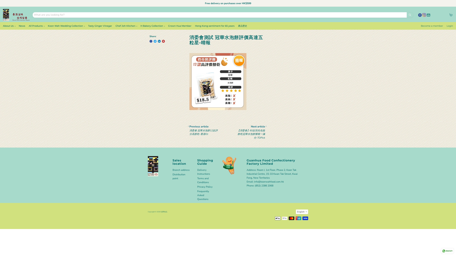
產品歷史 (242, 25)
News (22, 25)
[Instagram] (423, 14)
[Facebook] (419, 14)
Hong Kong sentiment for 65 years (215, 25)
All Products (36, 25)
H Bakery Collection (152, 25)
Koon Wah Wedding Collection (66, 25)
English (301, 211)
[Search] (410, 15)
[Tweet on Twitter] (155, 41)
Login (450, 25)
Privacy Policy (205, 186)
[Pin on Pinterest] (163, 41)
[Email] (428, 14)
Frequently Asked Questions (203, 195)
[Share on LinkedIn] (159, 41)
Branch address (181, 170)
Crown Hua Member (179, 25)
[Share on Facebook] (151, 41)
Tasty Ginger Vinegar (100, 25)
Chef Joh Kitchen (126, 25)
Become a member (432, 25)
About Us (8, 25)
